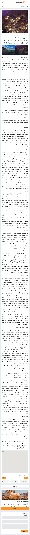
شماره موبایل (26, 519)
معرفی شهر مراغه (14, 481)
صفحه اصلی (25, 35)
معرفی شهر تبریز (23, 481)
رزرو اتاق (15, 508)
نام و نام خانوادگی (25, 515)
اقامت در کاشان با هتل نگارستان (23, 501)
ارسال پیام (24, 531)
